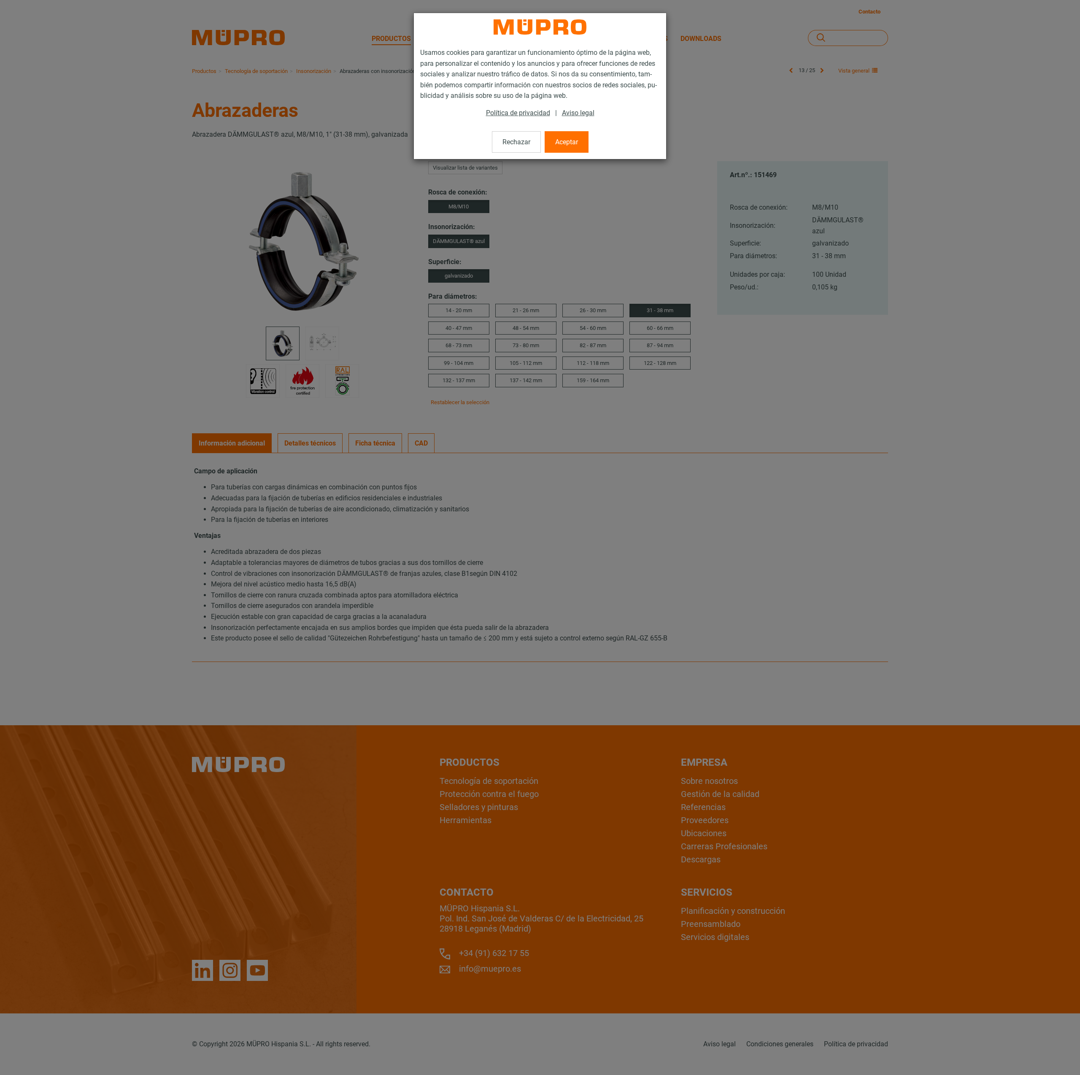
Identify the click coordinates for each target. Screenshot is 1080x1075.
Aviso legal (578, 113)
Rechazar (516, 142)
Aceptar (566, 142)
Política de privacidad (518, 113)
